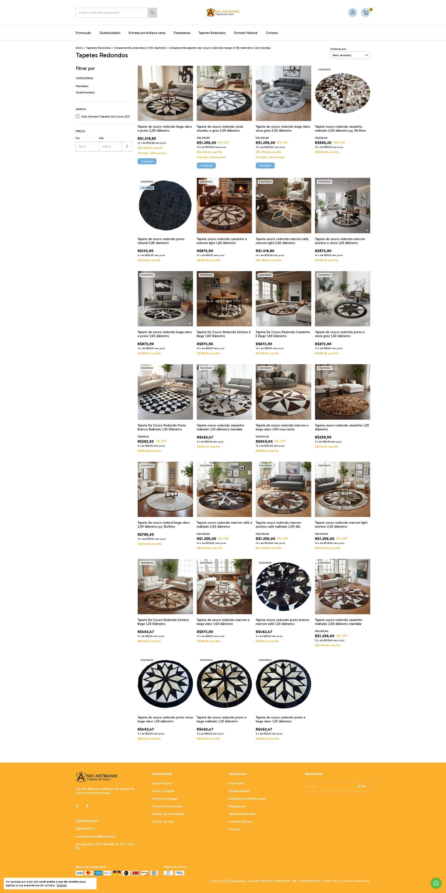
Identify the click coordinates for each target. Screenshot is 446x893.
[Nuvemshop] (228, 882)
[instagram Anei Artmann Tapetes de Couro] (77, 806)
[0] (365, 12)
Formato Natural (245, 33)
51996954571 (85, 829)
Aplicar (127, 147)
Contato (272, 33)
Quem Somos (162, 783)
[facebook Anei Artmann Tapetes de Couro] (87, 806)
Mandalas (82, 86)
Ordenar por (338, 49)
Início (79, 47)
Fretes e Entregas (164, 799)
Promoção (83, 33)
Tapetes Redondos (212, 33)
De (78, 138)
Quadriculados (109, 33)
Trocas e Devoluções (167, 806)
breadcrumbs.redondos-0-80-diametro (141, 47)
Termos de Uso (163, 822)
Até (101, 138)
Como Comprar (163, 791)
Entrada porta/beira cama (147, 33)
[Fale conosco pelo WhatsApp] (436, 883)
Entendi (62, 885)
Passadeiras (182, 33)
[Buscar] (152, 13)
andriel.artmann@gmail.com (96, 836)
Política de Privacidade (168, 814)
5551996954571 (87, 821)
